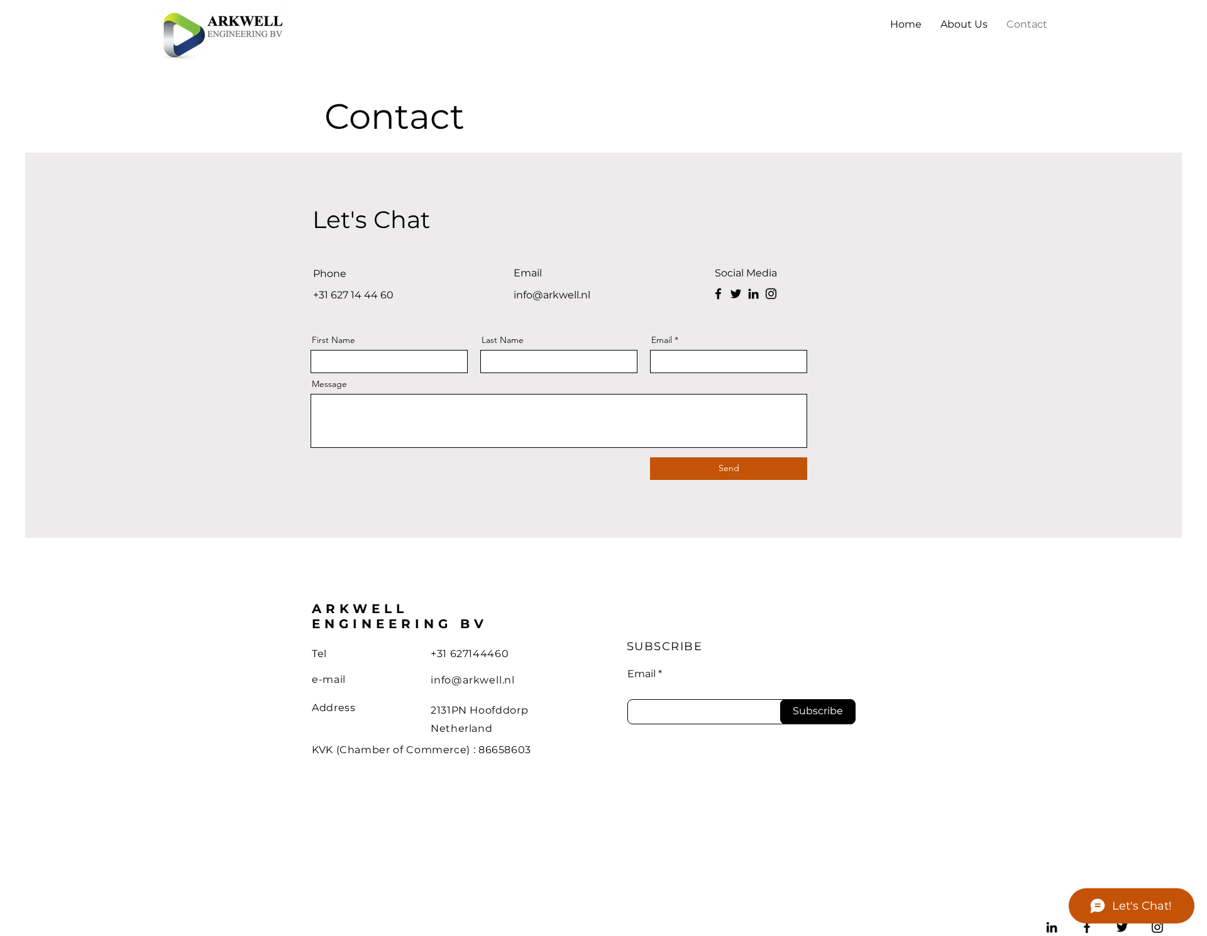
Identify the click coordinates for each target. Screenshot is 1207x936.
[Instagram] (771, 293)
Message (329, 383)
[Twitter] (736, 293)
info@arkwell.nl (473, 680)
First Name (333, 339)
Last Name (503, 339)
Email (661, 339)
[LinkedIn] (753, 293)
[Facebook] (718, 293)
